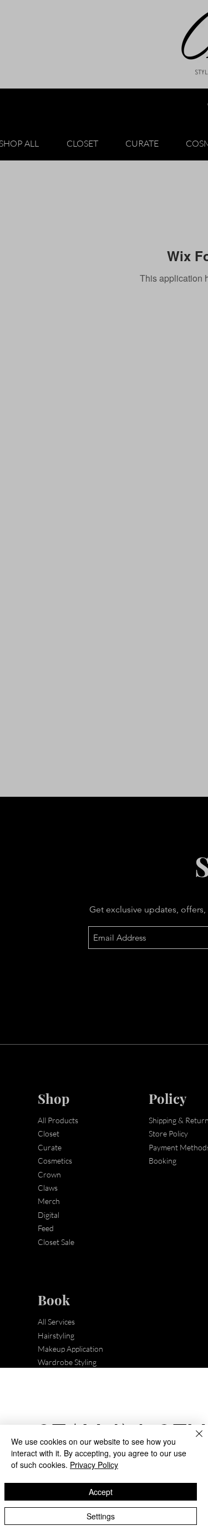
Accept (101, 1491)
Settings (101, 1516)
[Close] (192, 1440)
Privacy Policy (94, 1464)
